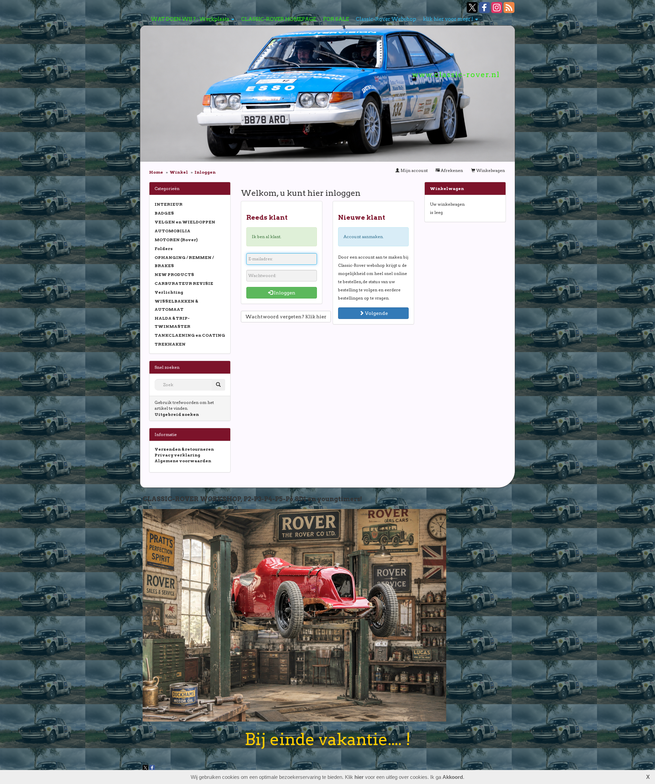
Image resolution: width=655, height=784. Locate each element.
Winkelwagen (490, 170)
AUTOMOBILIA (172, 230)
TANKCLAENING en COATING (190, 335)
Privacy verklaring (177, 455)
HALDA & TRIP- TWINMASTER (172, 322)
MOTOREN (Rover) (176, 239)
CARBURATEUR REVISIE (184, 283)
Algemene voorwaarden (183, 460)
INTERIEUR (169, 204)
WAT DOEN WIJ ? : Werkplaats (190, 19)
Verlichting (169, 292)
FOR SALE (336, 19)
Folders (164, 248)
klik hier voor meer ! (448, 19)
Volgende (376, 313)
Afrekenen (451, 170)
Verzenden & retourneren (184, 449)
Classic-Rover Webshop (386, 19)
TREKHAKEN (170, 344)
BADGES (164, 213)
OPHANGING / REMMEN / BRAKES (184, 261)
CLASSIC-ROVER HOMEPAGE (278, 19)
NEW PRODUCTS (174, 274)
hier (359, 777)
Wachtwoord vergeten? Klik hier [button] (285, 316)
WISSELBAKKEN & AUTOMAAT (176, 305)
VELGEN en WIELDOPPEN (185, 221)
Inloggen (284, 292)
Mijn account (413, 170)
